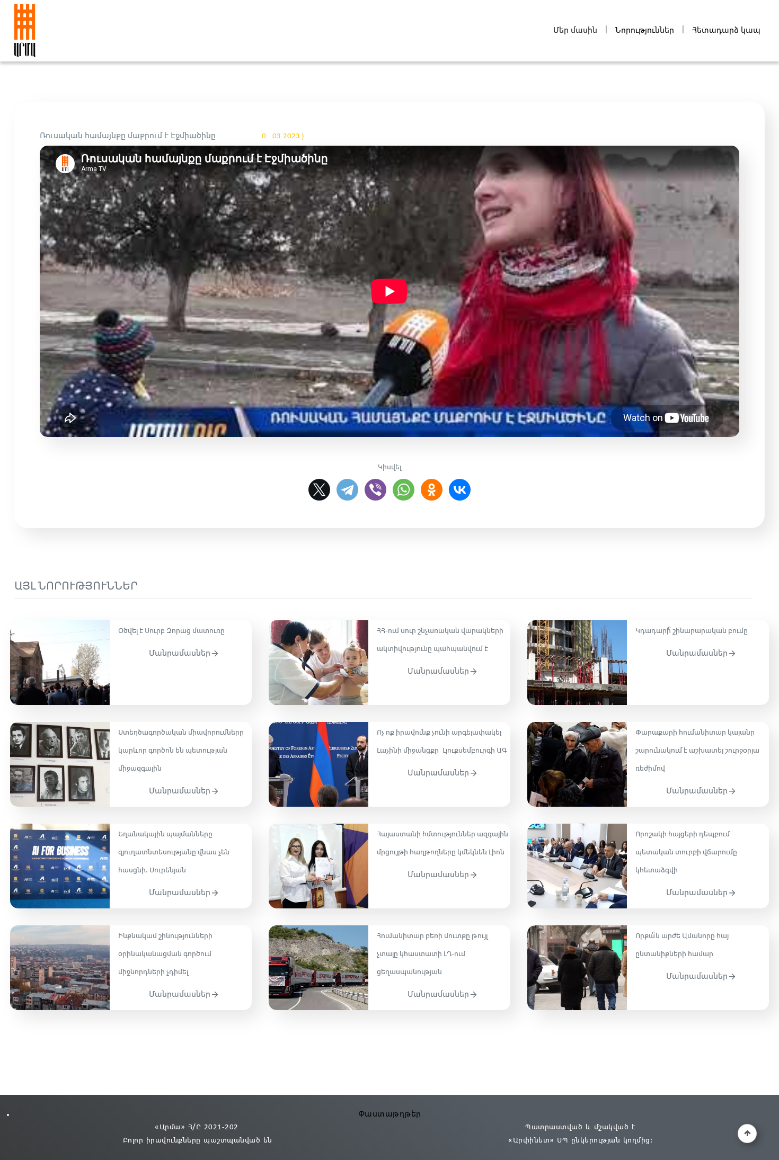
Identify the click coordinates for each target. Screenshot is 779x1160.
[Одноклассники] (432, 490)
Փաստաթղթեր (389, 1114)
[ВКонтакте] (460, 490)
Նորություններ (644, 30)
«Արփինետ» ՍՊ (538, 1141)
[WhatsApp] (404, 490)
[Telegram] (347, 490)
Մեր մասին (575, 30)
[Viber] (375, 490)
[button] (747, 1133)
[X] (319, 490)
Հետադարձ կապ (726, 30)
